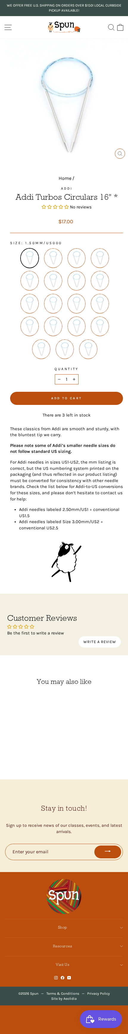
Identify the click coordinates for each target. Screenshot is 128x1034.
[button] (55, 207)
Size (15, 243)
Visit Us (62, 964)
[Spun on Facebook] (62, 978)
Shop (62, 927)
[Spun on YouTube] (69, 978)
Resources (62, 946)
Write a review (99, 642)
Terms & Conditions (62, 993)
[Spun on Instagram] (56, 978)
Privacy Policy (98, 993)
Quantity (66, 369)
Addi (66, 188)
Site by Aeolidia (64, 998)
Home (65, 178)
